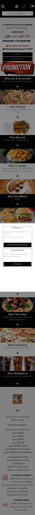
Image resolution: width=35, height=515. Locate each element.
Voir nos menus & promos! (17, 245)
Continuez (17, 264)
